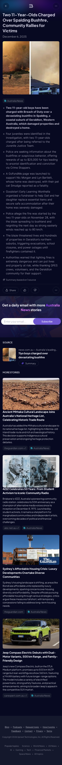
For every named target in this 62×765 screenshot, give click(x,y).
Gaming (19, 750)
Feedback (16, 731)
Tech (29, 750)
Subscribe (47, 321)
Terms (49, 731)
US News (52, 746)
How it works (49, 727)
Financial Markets (43, 750)
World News (39, 746)
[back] (6, 6)
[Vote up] (25, 290)
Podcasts (17, 727)
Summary (30, 363)
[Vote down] (35, 290)
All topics (38, 754)
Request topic (32, 727)
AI (11, 750)
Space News (25, 754)
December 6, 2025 (15, 36)
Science (26, 746)
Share (12, 290)
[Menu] (56, 6)
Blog (7, 727)
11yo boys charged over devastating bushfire (33, 355)
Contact (29, 731)
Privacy (39, 731)
